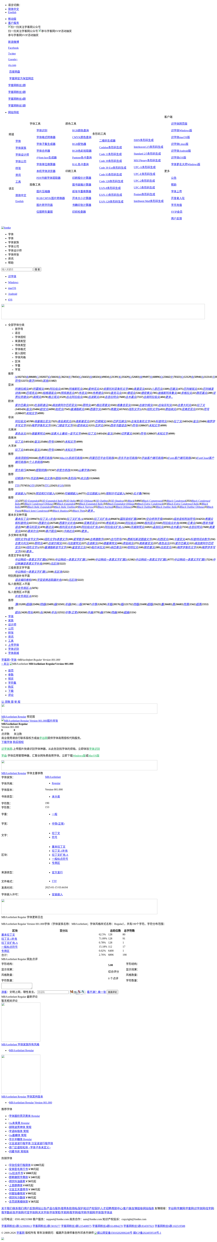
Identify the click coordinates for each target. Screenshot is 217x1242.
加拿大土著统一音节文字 (66, 433)
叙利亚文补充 (67, 527)
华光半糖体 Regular (20, 1139)
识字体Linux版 (179, 144)
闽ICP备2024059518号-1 (147, 1232)
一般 (79, 604)
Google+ (13, 59)
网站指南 (148, 1208)
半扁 (90, 612)
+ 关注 (5, 663)
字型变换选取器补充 (49, 579)
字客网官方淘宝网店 (21, 78)
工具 (18, 181)
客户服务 (13, 23)
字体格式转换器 (45, 137)
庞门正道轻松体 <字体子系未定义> (30, 1147)
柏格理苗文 (49, 392)
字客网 (5, 659)
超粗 (150, 604)
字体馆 (99, 1212)
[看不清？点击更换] (77, 992)
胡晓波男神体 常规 (20, 1127)
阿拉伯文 (55, 388)
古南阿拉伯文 (151, 397)
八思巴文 (157, 388)
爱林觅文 (93, 388)
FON (61, 485)
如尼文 (59, 409)
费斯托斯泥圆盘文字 (139, 539)
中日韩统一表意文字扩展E (151, 559)
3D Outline (102, 500)
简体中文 (13, 9)
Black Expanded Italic (91, 503)
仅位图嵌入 (93, 493)
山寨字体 (83, 470)
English (12, 12)
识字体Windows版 (181, 130)
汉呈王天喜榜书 (18, 1189)
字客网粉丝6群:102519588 (170, 1226)
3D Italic (71, 500)
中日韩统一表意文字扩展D (111, 559)
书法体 (34, 478)
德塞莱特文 (38, 433)
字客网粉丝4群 (17, 98)
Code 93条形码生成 (110, 174)
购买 (11, 686)
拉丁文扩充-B (102, 518)
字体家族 (20, 147)
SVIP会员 (176, 211)
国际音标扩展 (128, 518)
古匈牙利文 (165, 405)
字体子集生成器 (45, 144)
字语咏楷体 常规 (19, 1131)
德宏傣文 (146, 392)
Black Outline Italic (166, 506)
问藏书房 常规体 (19, 1151)
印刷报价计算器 (81, 177)
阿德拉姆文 (21, 388)
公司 (11, 628)
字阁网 (91, 1212)
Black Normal (105, 506)
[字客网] (6, 227)
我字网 (74, 1212)
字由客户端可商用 (152, 458)
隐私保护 (77, 1208)
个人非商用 (35, 462)
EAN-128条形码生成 (111, 201)
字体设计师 (22, 154)
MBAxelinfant (53, 777)
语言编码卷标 (23, 579)
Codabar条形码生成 (110, 147)
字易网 (65, 1212)
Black (131, 500)
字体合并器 (43, 150)
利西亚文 (162, 539)
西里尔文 (95, 409)
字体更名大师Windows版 (185, 164)
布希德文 (98, 392)
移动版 (12, 18)
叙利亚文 (149, 523)
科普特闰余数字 (200, 539)
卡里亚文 (179, 539)
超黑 (198, 604)
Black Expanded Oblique (120, 503)
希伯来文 (111, 523)
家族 (11, 620)
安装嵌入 (20, 493)
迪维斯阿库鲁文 (167, 392)
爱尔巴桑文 (21, 405)
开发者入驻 (178, 198)
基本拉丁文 (21, 518)
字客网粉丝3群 (17, 92)
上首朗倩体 (16, 1185)
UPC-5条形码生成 (144, 187)
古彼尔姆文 (146, 405)
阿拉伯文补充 (170, 523)
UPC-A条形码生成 (145, 167)
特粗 (136, 604)
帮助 (173, 184)
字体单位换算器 (45, 164)
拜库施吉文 (67, 392)
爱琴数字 (78, 539)
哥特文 (86, 405)
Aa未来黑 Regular (19, 1123)
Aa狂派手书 (16, 1173)
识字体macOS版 (180, 137)
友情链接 (137, 1208)
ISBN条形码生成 (144, 140)
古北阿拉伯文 (74, 397)
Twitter (12, 53)
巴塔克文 (31, 392)
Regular (56, 783)
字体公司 (20, 161)
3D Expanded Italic (52, 500)
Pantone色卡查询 (82, 157)
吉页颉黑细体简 (18, 1201)
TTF (17, 485)
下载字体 (6, 742)
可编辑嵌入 (71, 493)
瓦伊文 (99, 425)
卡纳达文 (68, 531)
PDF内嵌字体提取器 (48, 177)
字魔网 (181, 1208)
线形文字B (153, 409)
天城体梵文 (137, 527)
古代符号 (116, 539)
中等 (94, 604)
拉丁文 (201, 405)
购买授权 (18, 742)
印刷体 (19, 478)
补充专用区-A (23, 588)
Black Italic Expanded (39, 506)
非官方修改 (63, 470)
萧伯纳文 (170, 409)
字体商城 (13, 653)
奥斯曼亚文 (82, 421)
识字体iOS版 (178, 157)
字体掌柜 (55, 1212)
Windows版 (79, 755)
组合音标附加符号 (184, 518)
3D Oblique (86, 500)
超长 (17, 612)
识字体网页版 (179, 123)
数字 (31, 380)
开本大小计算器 (81, 198)
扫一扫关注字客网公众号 (23, 31)
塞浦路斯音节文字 (55, 547)
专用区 (56, 863)
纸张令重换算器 (81, 191)
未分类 (84, 478)
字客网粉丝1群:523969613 (16, 1226)
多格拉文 (186, 392)
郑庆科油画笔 (17, 1181)
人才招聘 (105, 1208)
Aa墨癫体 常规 (17, 1135)
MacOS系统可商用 (71, 458)
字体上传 (176, 191)
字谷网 (43, 738)
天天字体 (43, 1212)
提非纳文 (82, 425)
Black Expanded (66, 503)
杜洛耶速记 (41, 405)
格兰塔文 (53, 397)
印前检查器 (79, 211)
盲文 (29, 409)
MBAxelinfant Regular (21, 1050)
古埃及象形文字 (140, 421)
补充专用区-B (23, 596)
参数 (11, 674)
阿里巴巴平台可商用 (101, 458)
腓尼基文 (201, 392)
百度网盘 (14, 71)
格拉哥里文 (103, 405)
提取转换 (41, 470)
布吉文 (83, 392)
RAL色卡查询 (80, 164)
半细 (68, 604)
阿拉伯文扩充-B (90, 527)
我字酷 (5, 1212)
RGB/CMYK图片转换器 (50, 198)
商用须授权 (21, 458)
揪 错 (10, 701)
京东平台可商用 (127, 458)
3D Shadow (117, 500)
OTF (32, 485)
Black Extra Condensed (150, 503)
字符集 (12, 682)
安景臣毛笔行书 (18, 1169)
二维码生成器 (107, 140)
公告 (173, 177)
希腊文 (115, 409)
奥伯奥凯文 (64, 421)
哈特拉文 (132, 547)
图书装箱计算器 (81, 184)
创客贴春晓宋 (17, 1193)
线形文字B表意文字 (55, 539)
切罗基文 (126, 433)
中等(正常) (71, 612)
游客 (4, 992)
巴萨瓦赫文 (119, 421)
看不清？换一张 (96, 992)
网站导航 (13, 112)
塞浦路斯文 (77, 409)
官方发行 (20, 470)
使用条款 (66, 1208)
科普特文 (161, 421)
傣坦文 (131, 392)
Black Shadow (60, 510)
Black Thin (78, 510)
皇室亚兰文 (78, 547)
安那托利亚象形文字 (115, 388)
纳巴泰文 (116, 547)
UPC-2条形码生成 (144, 180)
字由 (4, 755)
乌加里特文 (74, 543)
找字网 (209, 1208)
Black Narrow (85, 506)
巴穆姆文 (100, 421)
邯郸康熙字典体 (18, 1177)
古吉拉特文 (111, 397)
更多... (169, 397)
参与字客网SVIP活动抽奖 (23, 35)
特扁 (114, 612)
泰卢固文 (50, 531)
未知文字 (31, 413)
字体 (18, 141)
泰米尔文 (32, 531)
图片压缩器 (43, 191)
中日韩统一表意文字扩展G (31, 571)
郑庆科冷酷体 (17, 1197)
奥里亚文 (139, 388)
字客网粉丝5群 (17, 105)
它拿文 (191, 523)
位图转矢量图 (44, 211)
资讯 (18, 175)
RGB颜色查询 (80, 130)
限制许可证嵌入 (115, 493)
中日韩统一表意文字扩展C (71, 559)
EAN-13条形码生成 (110, 194)
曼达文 (49, 527)
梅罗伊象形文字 (41, 425)
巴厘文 (174, 388)
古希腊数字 (96, 539)
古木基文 (130, 397)
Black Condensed (176, 500)
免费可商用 (45, 458)
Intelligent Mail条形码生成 (149, 201)
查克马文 (116, 392)
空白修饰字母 (154, 518)
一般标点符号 (60, 858)
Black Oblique (123, 506)
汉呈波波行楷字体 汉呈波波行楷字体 (31, 1143)
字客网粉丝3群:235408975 (76, 1226)
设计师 (12, 624)
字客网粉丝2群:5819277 (46, 1226)
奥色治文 (20, 433)
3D (16, 500)
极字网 (82, 1212)
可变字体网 (31, 1212)
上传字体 (13, 644)
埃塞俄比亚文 (42, 421)
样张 (18, 168)
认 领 (4, 701)
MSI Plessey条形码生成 (147, 160)
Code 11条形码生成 (110, 154)
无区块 (55, 563)
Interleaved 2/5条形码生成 (148, 146)
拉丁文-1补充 (47, 518)
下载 (11, 690)
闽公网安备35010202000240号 (114, 1232)
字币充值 (176, 205)
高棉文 (37, 397)
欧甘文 (44, 409)
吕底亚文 (165, 547)
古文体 (48, 478)
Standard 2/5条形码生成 (147, 153)
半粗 (109, 604)
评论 (11, 695)
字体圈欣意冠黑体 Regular (24, 1115)
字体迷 (108, 1212)
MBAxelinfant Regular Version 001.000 (30, 1102)
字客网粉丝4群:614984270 (107, 1226)
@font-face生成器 (46, 157)
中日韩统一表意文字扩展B (30, 559)
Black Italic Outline (64, 506)
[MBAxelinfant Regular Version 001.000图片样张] (29, 720)
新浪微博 (13, 41)
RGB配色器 (79, 144)
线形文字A (135, 409)
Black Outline (144, 506)
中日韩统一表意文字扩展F (190, 559)
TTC (47, 485)
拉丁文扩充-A (75, 518)
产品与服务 (53, 1208)
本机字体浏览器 (45, 171)
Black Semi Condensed (36, 510)
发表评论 (112, 992)
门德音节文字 (64, 425)
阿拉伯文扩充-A (114, 527)
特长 (30, 612)
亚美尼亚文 (188, 409)
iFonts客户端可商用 (179, 458)
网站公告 (40, 1208)
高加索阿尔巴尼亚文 (64, 405)
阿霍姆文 (38, 388)
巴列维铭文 (190, 388)
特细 (42, 604)
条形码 (72, 478)
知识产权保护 (92, 1208)
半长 (54, 612)
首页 (11, 670)
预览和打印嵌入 (45, 493)
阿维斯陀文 (75, 388)
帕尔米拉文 (98, 547)
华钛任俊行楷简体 (20, 1165)
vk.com (12, 65)
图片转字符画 (44, 205)
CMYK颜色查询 (81, 137)
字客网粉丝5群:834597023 (138, 1226)
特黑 (186, 604)
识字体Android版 (181, 150)
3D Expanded (31, 500)
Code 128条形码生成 (111, 181)
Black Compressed (152, 500)
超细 (29, 604)
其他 (45, 380)
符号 (17, 380)
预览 (11, 678)
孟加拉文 (158, 527)
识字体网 (6, 748)
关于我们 (6, 1208)
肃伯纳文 (128, 543)
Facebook (13, 47)
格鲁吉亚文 (124, 405)
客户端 (127, 1208)
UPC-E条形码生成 (144, 174)
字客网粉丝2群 (17, 85)
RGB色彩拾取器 (82, 150)
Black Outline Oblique (192, 506)
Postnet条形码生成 (144, 194)
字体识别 (41, 130)
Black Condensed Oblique (39, 503)
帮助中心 (117, 1208)
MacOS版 (93, 755)
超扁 (126, 612)
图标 (58, 478)
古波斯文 (93, 397)
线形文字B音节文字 (26, 539)
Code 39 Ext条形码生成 (112, 167)
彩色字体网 (17, 1212)
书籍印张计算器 (81, 205)
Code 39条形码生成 (110, 161)
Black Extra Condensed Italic (183, 503)
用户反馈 (176, 218)
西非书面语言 (118, 425)
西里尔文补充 (67, 523)
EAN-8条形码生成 (110, 188)
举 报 (17, 701)
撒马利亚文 (33, 527)
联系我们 (18, 1208)
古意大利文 (184, 405)
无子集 (137, 493)
